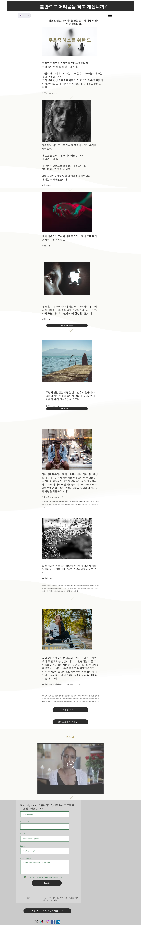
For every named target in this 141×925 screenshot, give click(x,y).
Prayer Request (25, 858)
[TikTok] (42, 922)
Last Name (24, 834)
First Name (24, 822)
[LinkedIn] (58, 922)
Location (23, 846)
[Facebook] (53, 922)
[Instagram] (47, 922)
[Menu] (110, 15)
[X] (36, 922)
